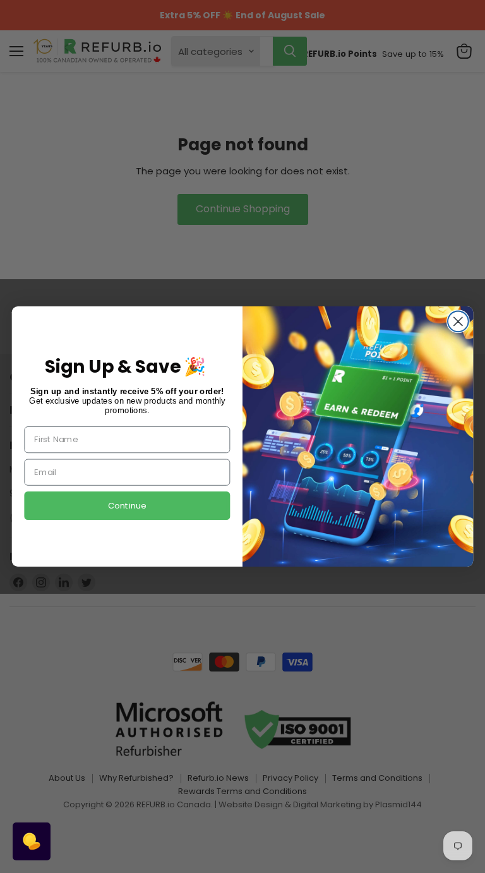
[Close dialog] (458, 321)
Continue (127, 506)
